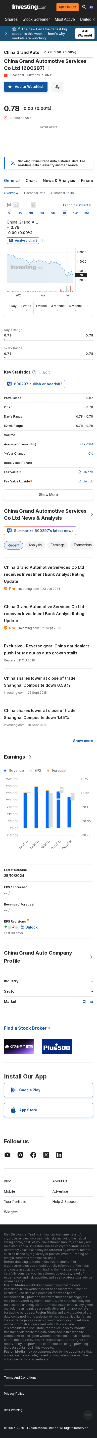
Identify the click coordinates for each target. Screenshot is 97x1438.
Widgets (11, 1212)
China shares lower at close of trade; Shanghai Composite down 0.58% (40, 682)
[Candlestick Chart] (9, 205)
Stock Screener (36, 19)
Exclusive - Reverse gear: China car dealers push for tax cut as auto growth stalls (47, 649)
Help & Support (65, 1201)
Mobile (9, 1191)
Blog (7, 1181)
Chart (31, 180)
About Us (59, 1181)
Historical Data (34, 193)
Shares (11, 19)
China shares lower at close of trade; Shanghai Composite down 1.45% (40, 714)
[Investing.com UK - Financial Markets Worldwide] (29, 7)
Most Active (65, 19)
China (88, 1001)
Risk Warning (13, 1410)
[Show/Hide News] (33, 205)
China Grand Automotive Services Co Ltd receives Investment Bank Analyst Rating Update (44, 574)
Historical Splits (62, 193)
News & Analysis (59, 180)
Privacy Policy (14, 1393)
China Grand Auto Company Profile (38, 957)
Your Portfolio (15, 1201)
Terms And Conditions (20, 1377)
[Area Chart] (16, 205)
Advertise (60, 1191)
